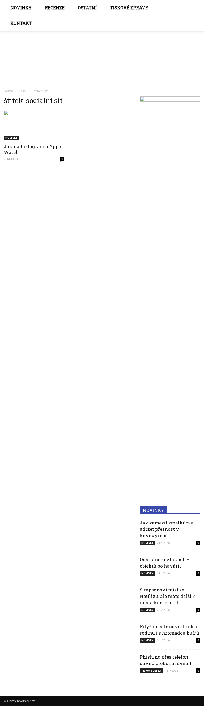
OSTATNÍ (87, 7)
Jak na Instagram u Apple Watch (33, 149)
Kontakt (21, 23)
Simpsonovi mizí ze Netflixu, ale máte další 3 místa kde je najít (167, 596)
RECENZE (55, 7)
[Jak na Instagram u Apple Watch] (34, 125)
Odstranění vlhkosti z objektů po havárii (164, 562)
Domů (8, 91)
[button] (194, 15)
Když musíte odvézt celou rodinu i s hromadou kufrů (169, 629)
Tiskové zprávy (129, 7)
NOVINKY (21, 7)
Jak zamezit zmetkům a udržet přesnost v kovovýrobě (167, 529)
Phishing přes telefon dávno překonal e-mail (165, 660)
